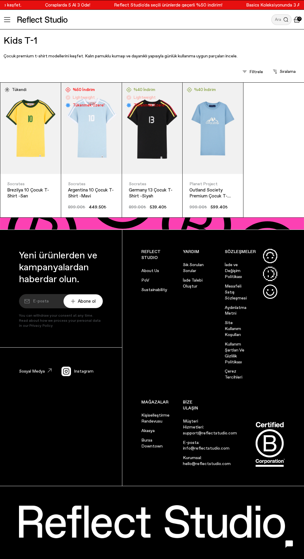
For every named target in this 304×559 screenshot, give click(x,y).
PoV (145, 280)
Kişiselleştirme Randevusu (155, 418)
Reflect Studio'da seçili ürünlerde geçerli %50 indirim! (164, 5)
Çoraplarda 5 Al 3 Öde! (64, 5)
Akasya (148, 430)
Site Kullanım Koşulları (233, 328)
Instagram (84, 371)
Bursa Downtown (152, 443)
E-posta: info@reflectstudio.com (206, 445)
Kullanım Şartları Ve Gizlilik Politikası (234, 353)
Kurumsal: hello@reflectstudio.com (207, 460)
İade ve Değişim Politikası (233, 270)
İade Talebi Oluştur (192, 283)
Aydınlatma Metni (235, 310)
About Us (150, 270)
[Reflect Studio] (42, 19)
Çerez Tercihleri (233, 374)
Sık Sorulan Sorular (193, 267)
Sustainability (154, 289)
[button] (281, 19)
